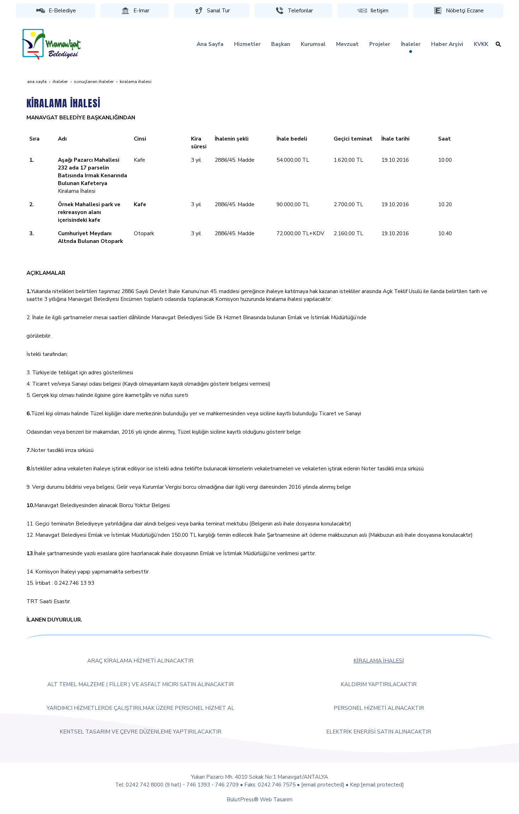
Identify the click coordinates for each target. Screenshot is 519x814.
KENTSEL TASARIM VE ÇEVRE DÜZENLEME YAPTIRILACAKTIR (140, 731)
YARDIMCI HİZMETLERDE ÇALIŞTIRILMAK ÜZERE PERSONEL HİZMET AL (140, 708)
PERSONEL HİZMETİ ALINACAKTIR (379, 708)
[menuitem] (210, 44)
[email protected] (322, 784)
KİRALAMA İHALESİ (378, 660)
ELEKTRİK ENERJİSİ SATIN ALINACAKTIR (378, 731)
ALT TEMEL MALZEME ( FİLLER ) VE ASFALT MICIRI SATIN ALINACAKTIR (140, 684)
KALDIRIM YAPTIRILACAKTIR (379, 684)
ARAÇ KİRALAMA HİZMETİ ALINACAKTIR (140, 660)
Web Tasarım (276, 799)
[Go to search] (498, 44)
